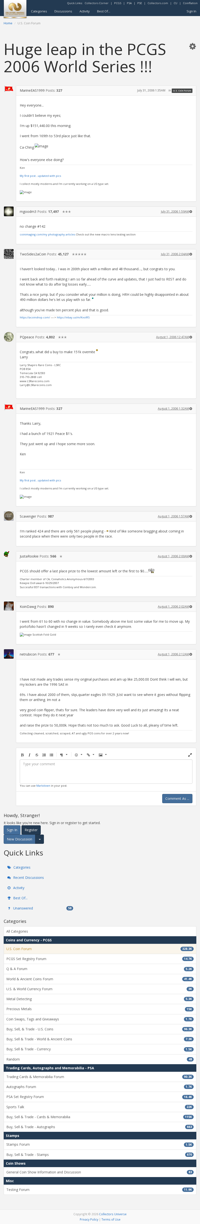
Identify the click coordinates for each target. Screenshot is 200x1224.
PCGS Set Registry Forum (99, 958)
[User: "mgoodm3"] (9, 211)
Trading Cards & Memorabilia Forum (99, 1076)
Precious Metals (99, 1009)
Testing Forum (99, 1189)
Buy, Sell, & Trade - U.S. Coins (99, 1029)
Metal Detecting (99, 999)
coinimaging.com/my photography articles (47, 234)
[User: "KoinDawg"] (9, 606)
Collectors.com (158, 3)
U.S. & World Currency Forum (99, 989)
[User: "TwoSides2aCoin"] (9, 254)
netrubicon (28, 654)
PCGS (117, 3)
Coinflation (190, 3)
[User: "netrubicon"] (9, 654)
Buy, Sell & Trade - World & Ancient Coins (99, 1039)
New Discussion (19, 839)
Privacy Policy (89, 1219)
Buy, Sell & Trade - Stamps (99, 1154)
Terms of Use (110, 1219)
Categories (39, 11)
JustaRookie (29, 556)
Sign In (191, 11)
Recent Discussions (28, 877)
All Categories (17, 931)
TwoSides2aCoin (33, 254)
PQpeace (27, 337)
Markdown (43, 785)
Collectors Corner (97, 3)
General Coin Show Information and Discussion (99, 1172)
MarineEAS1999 (32, 90)
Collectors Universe (113, 1214)
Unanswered (41, 908)
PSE (139, 3)
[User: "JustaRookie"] (9, 554)
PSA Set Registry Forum (99, 1096)
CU (175, 3)
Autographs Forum (99, 1086)
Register (31, 830)
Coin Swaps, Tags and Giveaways (99, 1019)
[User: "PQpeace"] (9, 337)
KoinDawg (28, 606)
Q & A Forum (99, 968)
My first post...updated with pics (40, 176)
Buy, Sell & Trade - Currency (99, 1049)
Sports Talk (99, 1107)
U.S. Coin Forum (182, 90)
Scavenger (28, 516)
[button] (192, 46)
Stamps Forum (99, 1144)
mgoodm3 (28, 211)
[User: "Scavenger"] (9, 516)
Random (99, 1059)
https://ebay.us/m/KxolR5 (73, 317)
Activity (85, 11)
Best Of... (103, 11)
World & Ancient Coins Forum (99, 979)
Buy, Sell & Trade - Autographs (99, 1127)
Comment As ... (177, 798)
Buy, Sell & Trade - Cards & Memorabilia (99, 1117)
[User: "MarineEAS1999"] (9, 88)
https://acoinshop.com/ (35, 317)
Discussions (63, 11)
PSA (129, 3)
